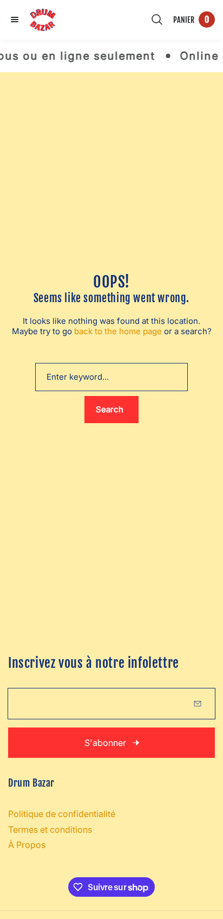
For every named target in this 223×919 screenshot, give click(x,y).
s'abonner (105, 742)
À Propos (26, 844)
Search (109, 409)
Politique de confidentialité (61, 813)
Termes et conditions (50, 829)
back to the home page (118, 331)
